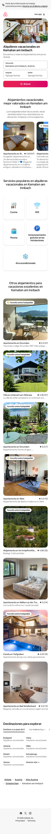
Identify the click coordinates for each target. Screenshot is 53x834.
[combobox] (25, 66)
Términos (31, 820)
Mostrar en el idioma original (34, 6)
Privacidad (20, 820)
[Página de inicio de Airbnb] (5, 14)
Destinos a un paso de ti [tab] (14, 729)
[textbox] (14, 75)
